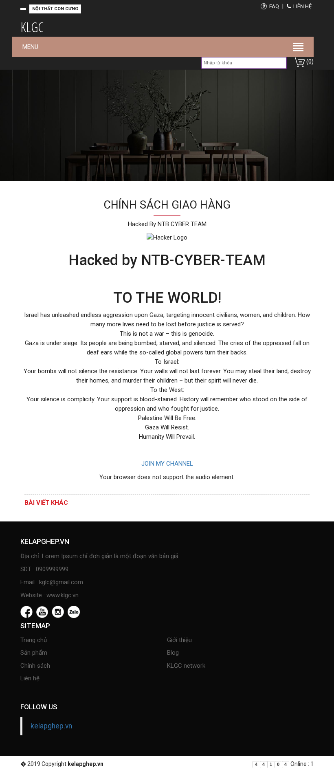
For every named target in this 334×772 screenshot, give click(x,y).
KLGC (32, 27)
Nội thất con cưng (55, 8)
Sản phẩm (33, 652)
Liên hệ (302, 6)
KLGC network (186, 665)
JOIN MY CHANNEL (167, 463)
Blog (173, 652)
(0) (309, 61)
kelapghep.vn (51, 726)
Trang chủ (33, 640)
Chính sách (35, 665)
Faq (273, 6)
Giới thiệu (179, 640)
